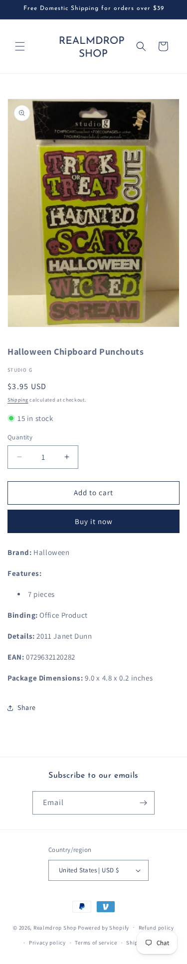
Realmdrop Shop (55, 927)
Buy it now (94, 521)
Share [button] (26, 707)
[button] (20, 46)
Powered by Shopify (103, 927)
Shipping (17, 400)
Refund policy (156, 927)
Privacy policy (47, 942)
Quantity (19, 437)
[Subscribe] (143, 803)
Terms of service (96, 942)
